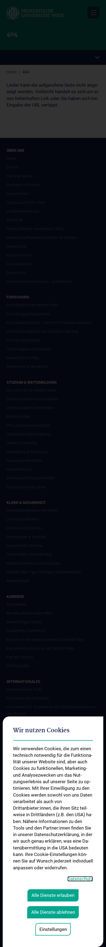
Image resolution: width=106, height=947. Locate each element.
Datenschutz (80, 879)
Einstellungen (53, 929)
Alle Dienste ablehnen (53, 912)
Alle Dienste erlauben (53, 895)
